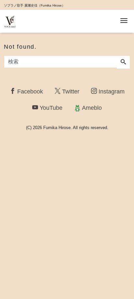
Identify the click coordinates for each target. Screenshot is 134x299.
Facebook (29, 91)
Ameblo (91, 108)
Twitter (69, 91)
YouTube (50, 108)
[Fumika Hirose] (10, 20)
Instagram (111, 91)
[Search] (123, 62)
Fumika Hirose (57, 127)
